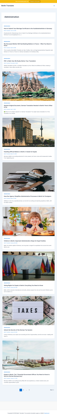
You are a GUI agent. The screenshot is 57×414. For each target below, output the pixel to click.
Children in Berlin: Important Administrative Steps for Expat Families (25, 241)
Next (52, 390)
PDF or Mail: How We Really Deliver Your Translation (20, 61)
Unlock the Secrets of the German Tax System (18, 330)
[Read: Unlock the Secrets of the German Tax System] (28, 310)
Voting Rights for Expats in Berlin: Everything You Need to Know (23, 285)
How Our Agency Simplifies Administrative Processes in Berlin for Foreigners (27, 196)
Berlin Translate (7, 6)
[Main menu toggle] (54, 5)
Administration (7, 26)
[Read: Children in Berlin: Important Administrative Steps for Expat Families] (28, 221)
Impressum (46, 413)
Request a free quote (35, 1)
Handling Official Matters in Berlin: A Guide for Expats (20, 151)
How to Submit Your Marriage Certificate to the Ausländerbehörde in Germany (28, 28)
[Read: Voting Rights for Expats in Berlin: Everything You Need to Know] (28, 266)
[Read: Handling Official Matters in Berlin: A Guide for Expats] (28, 132)
